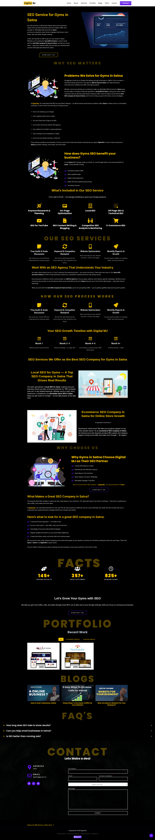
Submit (98, 813)
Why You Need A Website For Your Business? (112, 704)
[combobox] (98, 784)
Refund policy (85, 834)
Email (71, 776)
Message (72, 788)
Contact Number (106, 776)
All (61, 639)
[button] (48, 55)
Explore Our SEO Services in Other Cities (40, 825)
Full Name (72, 768)
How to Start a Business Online (43, 703)
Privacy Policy (61, 834)
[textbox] (97, 784)
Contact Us (94, 834)
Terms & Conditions (73, 834)
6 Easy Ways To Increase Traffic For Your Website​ (77, 704)
